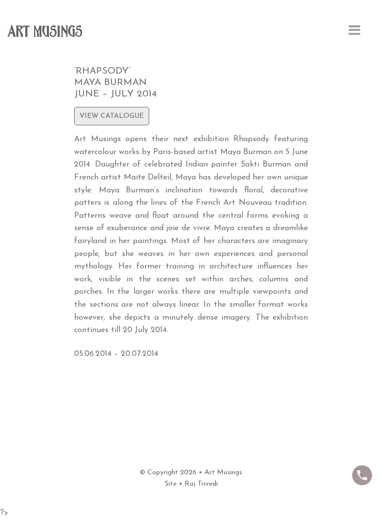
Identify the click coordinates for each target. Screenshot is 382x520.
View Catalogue (112, 116)
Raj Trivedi (201, 484)
